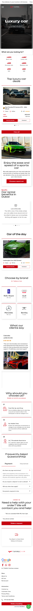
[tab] (9, 463)
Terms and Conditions (8, 596)
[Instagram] (9, 565)
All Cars (4, 578)
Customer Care (6, 591)
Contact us (5, 589)
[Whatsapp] (6, 565)
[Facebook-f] (3, 565)
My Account (5, 580)
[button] (14, 125)
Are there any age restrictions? (12, 470)
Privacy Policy (5, 594)
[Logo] (16, 7)
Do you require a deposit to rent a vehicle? (15, 481)
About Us (4, 576)
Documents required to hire (11, 491)
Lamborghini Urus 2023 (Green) (12, 260)
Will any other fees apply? (10, 486)
